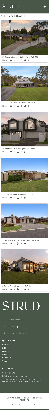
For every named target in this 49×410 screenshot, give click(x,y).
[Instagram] (8, 327)
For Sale (5, 345)
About (4, 354)
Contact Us (6, 358)
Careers (5, 361)
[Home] (17, 327)
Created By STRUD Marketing (24, 404)
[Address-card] (13, 327)
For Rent (5, 351)
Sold (4, 348)
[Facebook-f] (4, 327)
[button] (45, 6)
